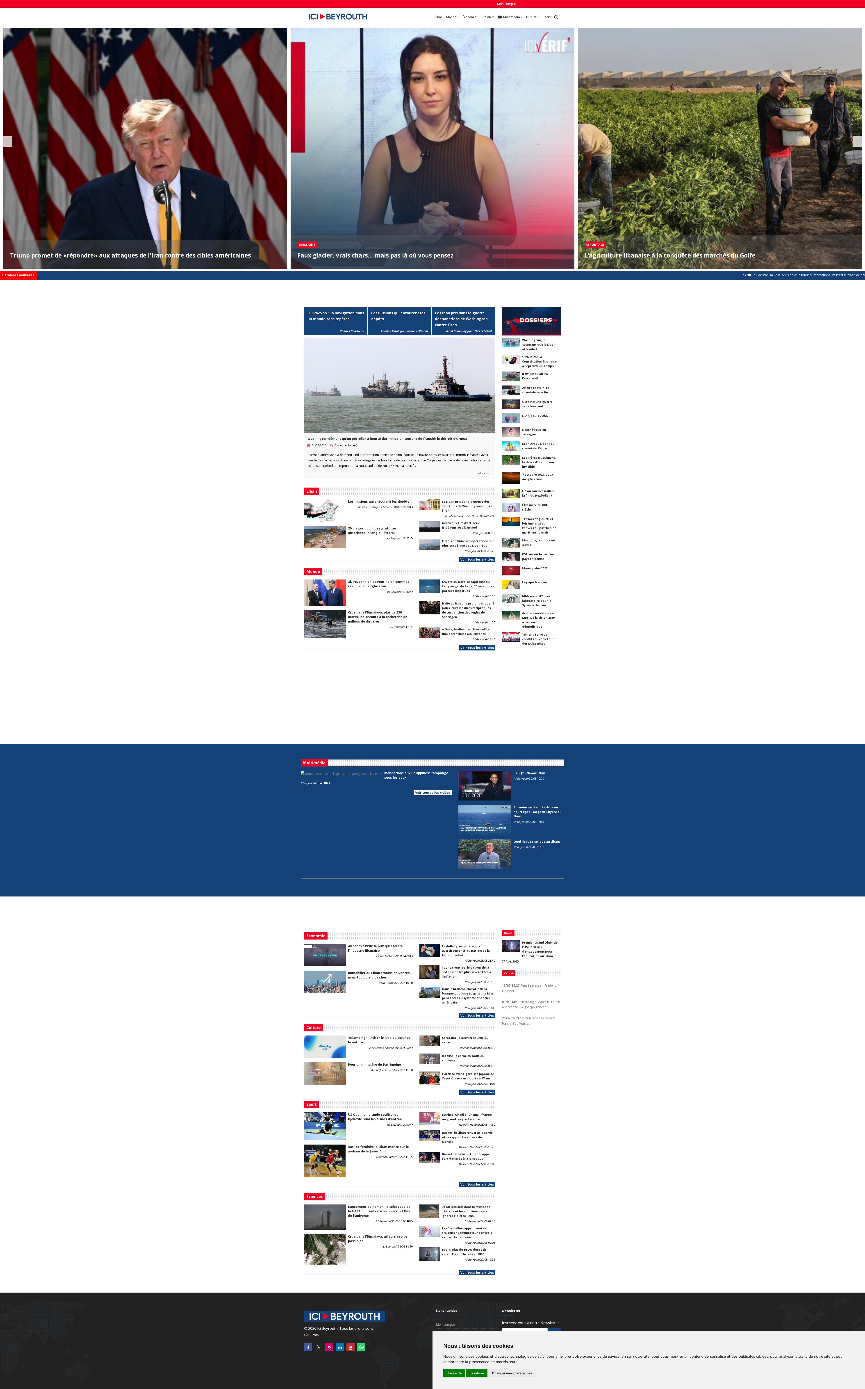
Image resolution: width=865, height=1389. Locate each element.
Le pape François (534, 582)
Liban (439, 17)
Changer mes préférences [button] (512, 1373)
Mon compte (506, 4)
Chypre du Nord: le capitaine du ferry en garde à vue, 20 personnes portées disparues (468, 586)
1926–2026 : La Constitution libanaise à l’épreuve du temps (539, 361)
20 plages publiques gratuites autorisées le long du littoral (372, 530)
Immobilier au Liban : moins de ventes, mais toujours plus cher (379, 975)
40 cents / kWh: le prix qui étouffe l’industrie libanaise (375, 948)
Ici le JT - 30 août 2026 (529, 773)
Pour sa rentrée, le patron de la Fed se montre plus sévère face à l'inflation (466, 971)
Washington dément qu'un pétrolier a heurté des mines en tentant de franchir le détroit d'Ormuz (387, 438)
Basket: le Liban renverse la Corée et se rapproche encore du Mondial (467, 1137)
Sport (547, 17)
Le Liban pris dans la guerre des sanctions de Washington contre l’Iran (461, 319)
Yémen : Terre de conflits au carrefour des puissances (538, 638)
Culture (531, 17)
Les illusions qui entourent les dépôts (378, 501)
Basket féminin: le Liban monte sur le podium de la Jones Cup (378, 1149)
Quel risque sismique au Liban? (537, 841)
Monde (451, 17)
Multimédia (511, 17)
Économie (469, 17)
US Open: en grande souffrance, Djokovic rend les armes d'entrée (375, 1116)
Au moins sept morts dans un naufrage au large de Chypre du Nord (538, 811)
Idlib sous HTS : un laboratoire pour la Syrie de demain (536, 600)
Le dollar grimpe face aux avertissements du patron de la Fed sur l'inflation (466, 950)
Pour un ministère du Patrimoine (374, 1064)
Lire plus (486, 473)
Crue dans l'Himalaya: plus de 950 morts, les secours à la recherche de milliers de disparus (377, 616)
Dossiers (488, 17)
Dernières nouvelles (18, 275)
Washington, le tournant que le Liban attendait (538, 344)
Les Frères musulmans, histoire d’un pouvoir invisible (539, 462)
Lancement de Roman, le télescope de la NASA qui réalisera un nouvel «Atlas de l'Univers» (379, 1211)
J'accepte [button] (454, 1373)
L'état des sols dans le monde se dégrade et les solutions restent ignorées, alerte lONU (466, 1211)
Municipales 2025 (534, 568)
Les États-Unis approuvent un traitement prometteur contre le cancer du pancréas (467, 1232)
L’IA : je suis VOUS (535, 416)
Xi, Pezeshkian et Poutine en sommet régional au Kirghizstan (378, 583)
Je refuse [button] (477, 1373)
